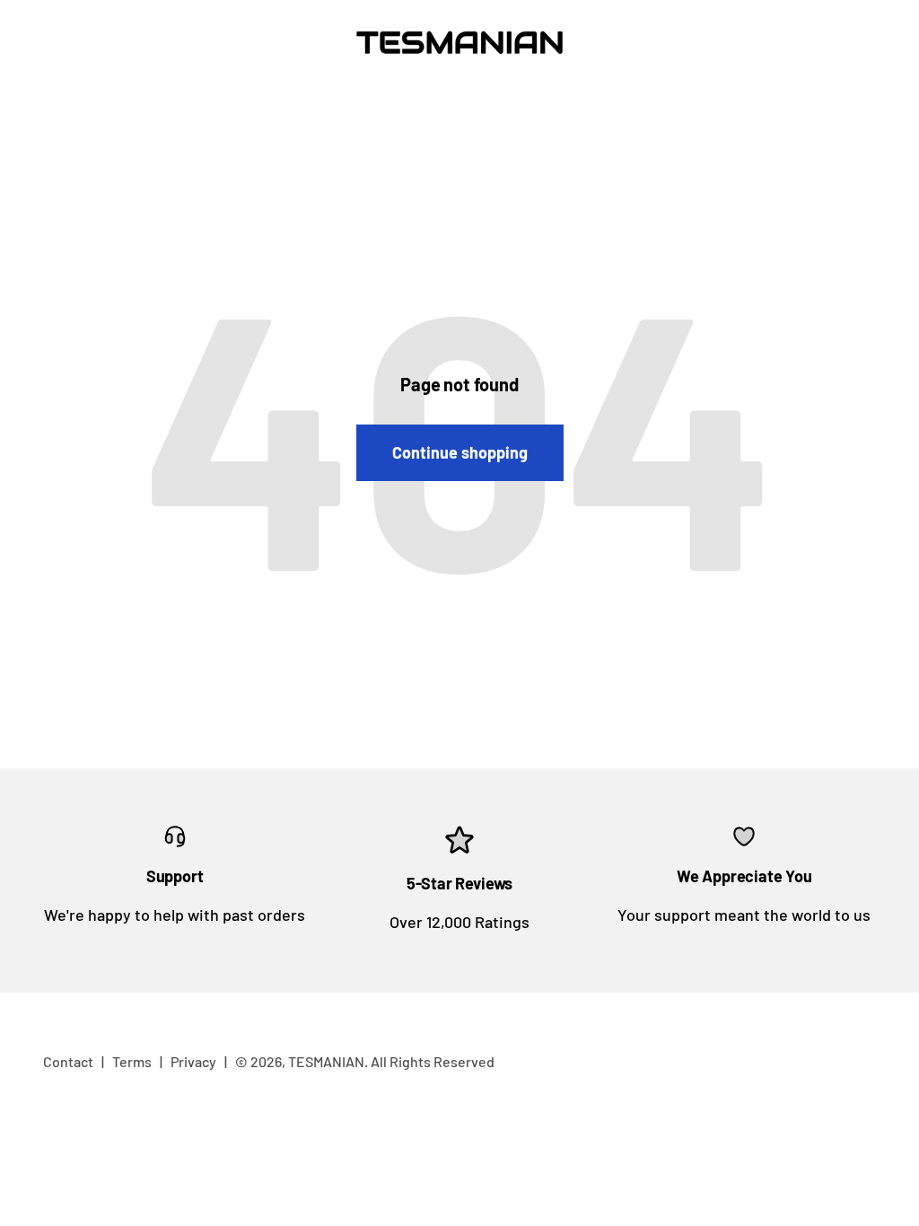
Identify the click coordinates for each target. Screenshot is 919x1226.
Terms (132, 1061)
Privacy (193, 1061)
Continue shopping (460, 452)
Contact (68, 1061)
